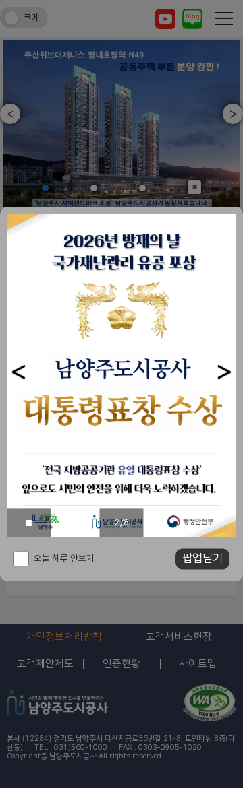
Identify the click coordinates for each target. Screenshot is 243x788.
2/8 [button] (122, 522)
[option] (121, 375)
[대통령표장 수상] (121, 375)
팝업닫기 (202, 559)
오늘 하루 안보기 (64, 559)
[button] (18, 372)
